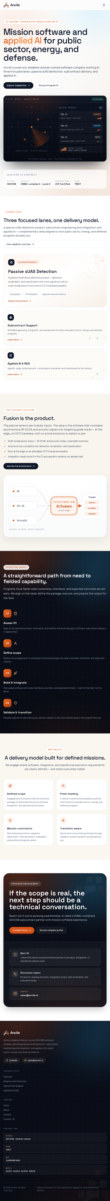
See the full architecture (19, 466)
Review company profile (51, 930)
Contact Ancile (20, 930)
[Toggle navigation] (104, 5)
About (6, 1110)
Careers (7, 1114)
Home (6, 1105)
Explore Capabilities (16, 85)
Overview (7, 1076)
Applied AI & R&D (11, 1090)
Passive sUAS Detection (14, 1081)
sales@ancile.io (35, 1060)
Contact (7, 1119)
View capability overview (18, 244)
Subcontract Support (13, 1085)
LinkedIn (13, 1060)
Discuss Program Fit (48, 85)
